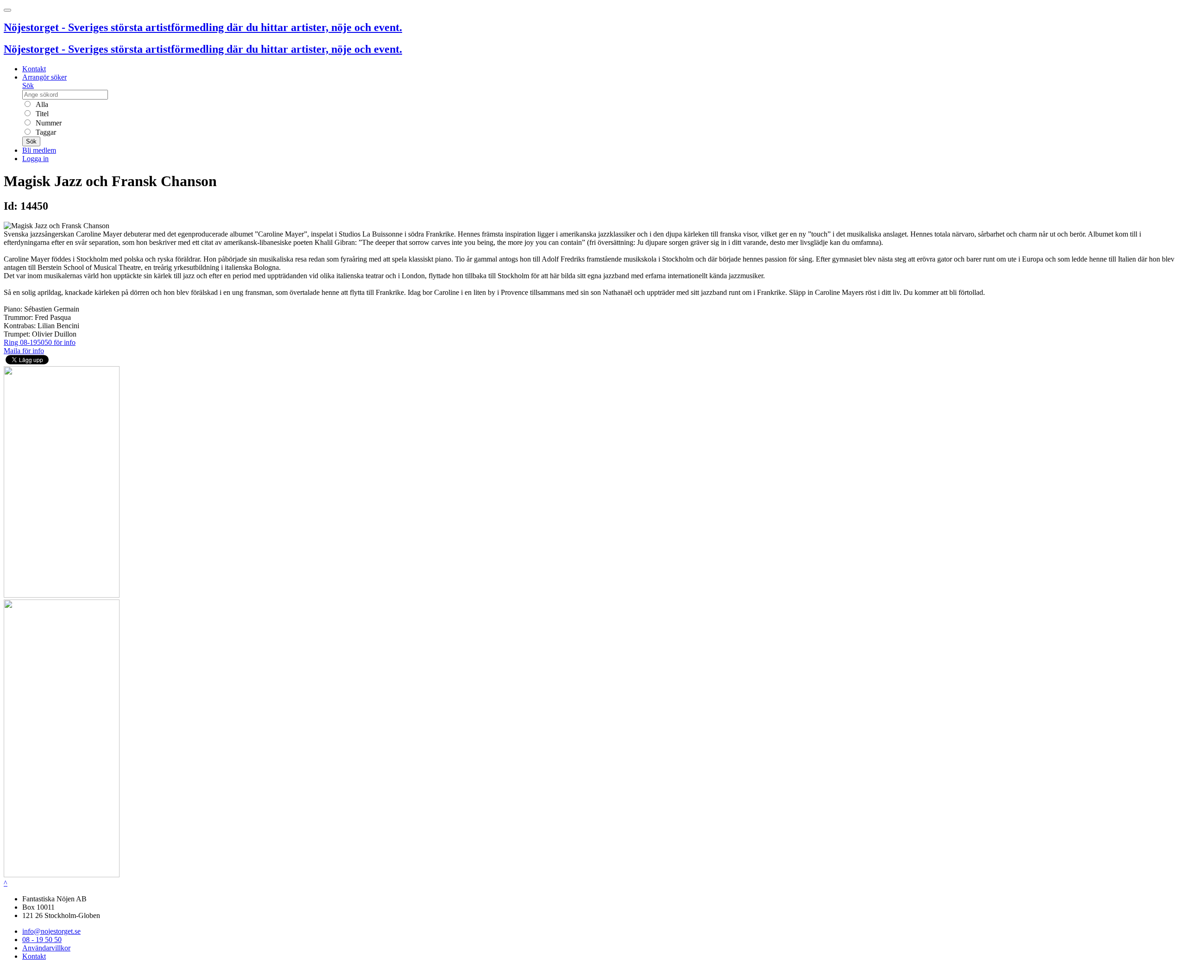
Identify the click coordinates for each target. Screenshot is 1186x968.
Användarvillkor (46, 948)
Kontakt (34, 69)
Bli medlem (39, 150)
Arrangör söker (44, 77)
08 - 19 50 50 (42, 939)
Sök (28, 85)
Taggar (45, 132)
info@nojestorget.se (51, 931)
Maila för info (24, 351)
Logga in (35, 158)
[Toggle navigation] (7, 10)
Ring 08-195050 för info (40, 342)
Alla (41, 104)
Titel (41, 114)
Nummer (48, 123)
